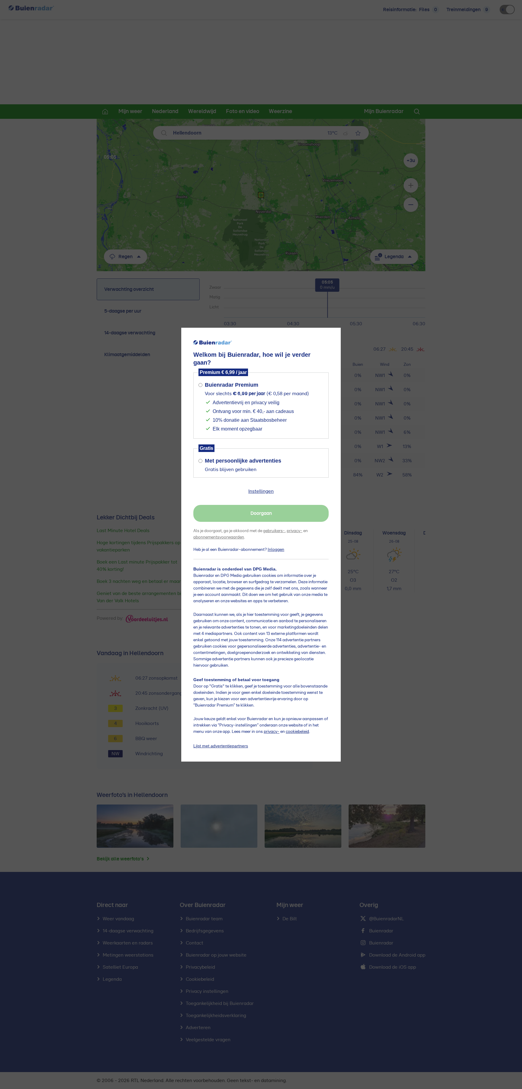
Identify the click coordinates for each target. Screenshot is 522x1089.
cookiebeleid (297, 732)
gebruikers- (274, 531)
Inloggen (276, 550)
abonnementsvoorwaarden (218, 537)
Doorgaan (261, 513)
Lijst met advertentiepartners (220, 745)
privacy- (294, 531)
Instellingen (261, 491)
